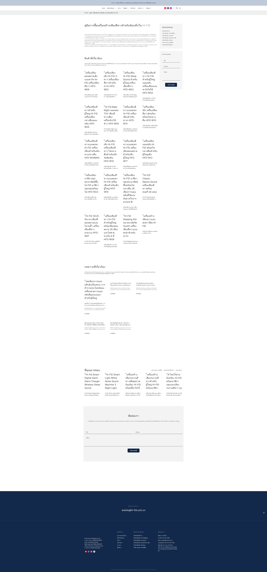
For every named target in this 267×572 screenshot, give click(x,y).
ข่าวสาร (119, 545)
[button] (150, 8)
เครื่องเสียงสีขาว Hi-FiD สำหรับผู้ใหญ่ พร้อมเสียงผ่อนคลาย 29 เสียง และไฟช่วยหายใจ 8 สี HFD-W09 (111, 245)
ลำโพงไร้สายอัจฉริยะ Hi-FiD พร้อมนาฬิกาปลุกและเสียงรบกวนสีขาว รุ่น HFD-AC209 (174, 394)
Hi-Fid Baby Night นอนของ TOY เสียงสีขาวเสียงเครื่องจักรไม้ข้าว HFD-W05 (110, 130)
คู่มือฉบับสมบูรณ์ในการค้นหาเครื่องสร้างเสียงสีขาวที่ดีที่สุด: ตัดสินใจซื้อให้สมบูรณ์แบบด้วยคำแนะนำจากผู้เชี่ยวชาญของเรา (94, 324)
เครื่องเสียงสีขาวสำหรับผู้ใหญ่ (141, 538)
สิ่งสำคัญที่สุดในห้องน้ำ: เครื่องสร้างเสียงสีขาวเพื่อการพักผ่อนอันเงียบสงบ (120, 324)
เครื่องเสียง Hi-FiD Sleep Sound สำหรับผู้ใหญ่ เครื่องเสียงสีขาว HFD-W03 (130, 96)
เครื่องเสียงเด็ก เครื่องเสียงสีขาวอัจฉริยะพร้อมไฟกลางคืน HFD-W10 (149, 126)
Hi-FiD (86, 13)
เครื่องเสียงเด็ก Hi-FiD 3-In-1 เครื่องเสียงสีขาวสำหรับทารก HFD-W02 (110, 96)
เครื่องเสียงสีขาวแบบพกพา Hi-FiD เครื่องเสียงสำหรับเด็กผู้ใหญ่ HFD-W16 (111, 198)
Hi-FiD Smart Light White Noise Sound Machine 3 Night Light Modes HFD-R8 (113, 394)
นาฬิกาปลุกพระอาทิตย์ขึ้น (156, 370)
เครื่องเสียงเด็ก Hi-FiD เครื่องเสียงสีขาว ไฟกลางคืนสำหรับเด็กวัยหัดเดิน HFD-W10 (110, 167)
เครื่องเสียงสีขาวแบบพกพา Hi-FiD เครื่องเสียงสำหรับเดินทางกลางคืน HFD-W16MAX (91, 164)
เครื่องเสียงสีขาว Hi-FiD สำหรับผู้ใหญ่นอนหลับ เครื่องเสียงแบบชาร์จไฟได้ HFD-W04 (149, 99)
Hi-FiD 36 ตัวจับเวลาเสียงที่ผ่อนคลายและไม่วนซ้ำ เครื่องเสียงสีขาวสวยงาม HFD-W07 (91, 242)
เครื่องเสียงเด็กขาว (138, 535)
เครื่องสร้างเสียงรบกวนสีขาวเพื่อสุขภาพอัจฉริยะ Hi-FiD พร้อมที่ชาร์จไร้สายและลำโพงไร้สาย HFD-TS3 (133, 394)
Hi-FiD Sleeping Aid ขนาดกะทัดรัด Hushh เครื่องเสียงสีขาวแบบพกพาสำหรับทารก (130, 242)
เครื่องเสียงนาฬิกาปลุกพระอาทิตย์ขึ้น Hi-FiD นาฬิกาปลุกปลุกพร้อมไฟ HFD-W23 (91, 198)
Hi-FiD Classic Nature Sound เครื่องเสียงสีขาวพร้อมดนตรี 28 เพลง (148, 198)
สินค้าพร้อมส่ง (179, 370)
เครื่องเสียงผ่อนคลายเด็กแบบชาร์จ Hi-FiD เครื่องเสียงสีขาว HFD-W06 (91, 96)
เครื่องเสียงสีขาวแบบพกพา (140, 540)
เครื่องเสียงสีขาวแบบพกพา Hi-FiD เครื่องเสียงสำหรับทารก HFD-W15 (130, 130)
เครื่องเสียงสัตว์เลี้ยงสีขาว (169, 370)
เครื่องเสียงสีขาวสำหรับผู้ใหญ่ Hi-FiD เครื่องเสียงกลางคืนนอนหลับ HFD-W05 (91, 133)
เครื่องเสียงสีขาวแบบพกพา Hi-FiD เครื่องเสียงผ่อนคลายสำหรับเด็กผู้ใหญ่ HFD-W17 (130, 167)
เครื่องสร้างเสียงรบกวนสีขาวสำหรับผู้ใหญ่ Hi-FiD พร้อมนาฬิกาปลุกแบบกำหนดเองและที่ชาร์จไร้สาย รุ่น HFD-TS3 (153, 394)
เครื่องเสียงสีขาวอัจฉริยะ (139, 545)
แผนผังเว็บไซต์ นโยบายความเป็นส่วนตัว (147, 569)
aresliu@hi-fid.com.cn (167, 540)
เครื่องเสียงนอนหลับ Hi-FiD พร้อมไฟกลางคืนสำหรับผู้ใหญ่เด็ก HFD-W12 (149, 164)
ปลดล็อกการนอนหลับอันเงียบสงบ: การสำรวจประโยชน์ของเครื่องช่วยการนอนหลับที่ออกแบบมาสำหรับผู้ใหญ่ (95, 304)
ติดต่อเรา (119, 547)
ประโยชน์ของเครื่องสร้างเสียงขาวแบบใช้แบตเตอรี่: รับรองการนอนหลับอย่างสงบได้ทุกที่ (120, 284)
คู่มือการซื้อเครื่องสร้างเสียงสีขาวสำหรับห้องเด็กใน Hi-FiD (104, 13)
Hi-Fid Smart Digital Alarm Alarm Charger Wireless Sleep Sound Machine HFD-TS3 (92, 394)
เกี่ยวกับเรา (119, 542)
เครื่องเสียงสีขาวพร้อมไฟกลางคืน (142, 542)
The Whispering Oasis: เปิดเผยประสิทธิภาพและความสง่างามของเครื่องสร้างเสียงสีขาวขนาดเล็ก (145, 284)
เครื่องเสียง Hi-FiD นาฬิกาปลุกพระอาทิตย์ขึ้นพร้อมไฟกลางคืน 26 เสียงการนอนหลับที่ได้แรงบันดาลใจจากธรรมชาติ (130, 208)
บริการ (118, 540)
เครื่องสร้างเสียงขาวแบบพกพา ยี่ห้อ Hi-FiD (149, 232)
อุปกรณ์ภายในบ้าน (121, 535)
